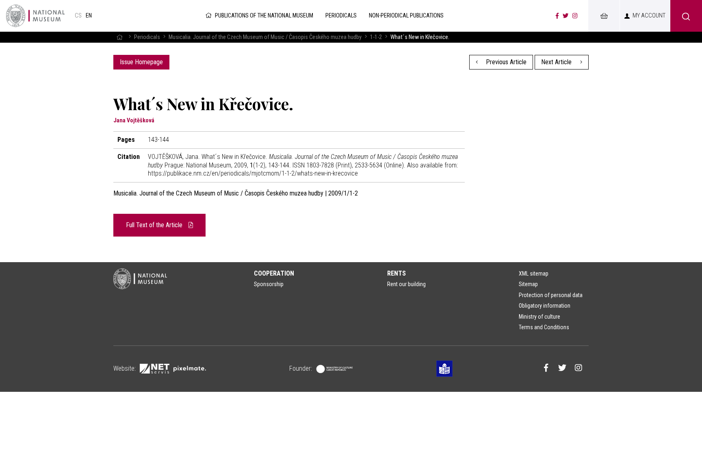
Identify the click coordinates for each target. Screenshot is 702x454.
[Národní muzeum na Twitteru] (565, 16)
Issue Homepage (141, 62)
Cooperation (274, 273)
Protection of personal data (551, 295)
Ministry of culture (539, 316)
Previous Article (505, 62)
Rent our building (406, 284)
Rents (396, 273)
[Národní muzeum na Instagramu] (575, 16)
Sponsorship (269, 284)
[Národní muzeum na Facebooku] (557, 16)
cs (78, 15)
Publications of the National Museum (264, 15)
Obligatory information (544, 305)
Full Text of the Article (155, 225)
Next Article (557, 62)
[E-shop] (604, 16)
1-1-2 (376, 37)
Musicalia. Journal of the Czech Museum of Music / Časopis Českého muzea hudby (265, 37)
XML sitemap (533, 273)
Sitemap (528, 284)
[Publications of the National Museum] (35, 16)
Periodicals (147, 37)
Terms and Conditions (544, 327)
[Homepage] (119, 37)
